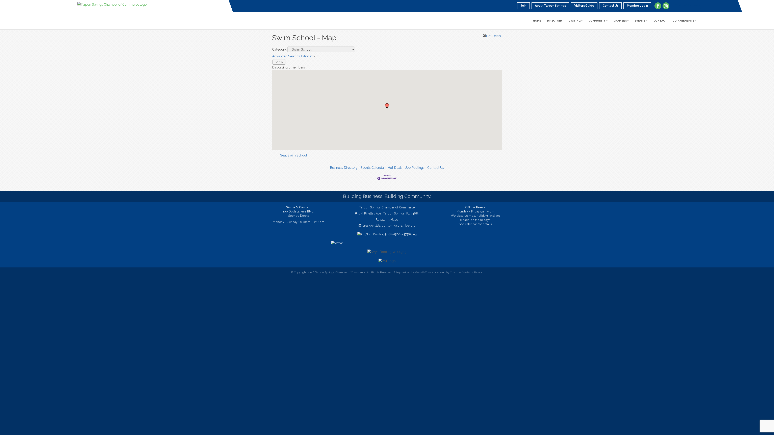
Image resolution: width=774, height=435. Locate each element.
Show (279, 62)
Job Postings (414, 168)
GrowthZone (423, 272)
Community (597, 20)
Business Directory (344, 168)
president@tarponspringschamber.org (388, 225)
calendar (471, 224)
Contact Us (435, 168)
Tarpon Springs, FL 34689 (389, 213)
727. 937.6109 (388, 219)
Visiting (574, 20)
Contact (660, 20)
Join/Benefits (683, 20)
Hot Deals (493, 35)
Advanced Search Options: (292, 56)
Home (537, 20)
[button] (387, 106)
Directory (555, 20)
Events (640, 20)
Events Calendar (372, 168)
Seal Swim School (293, 155)
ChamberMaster (460, 272)
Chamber (620, 20)
